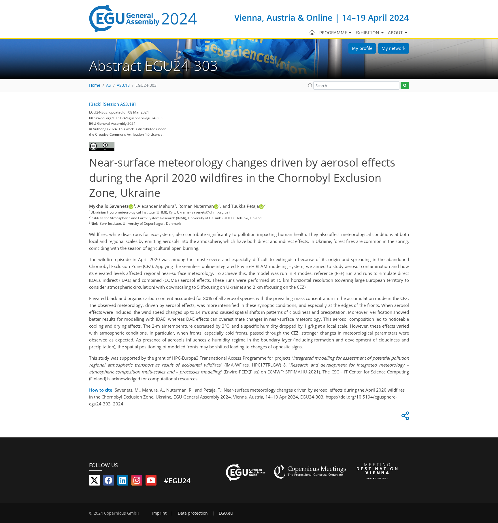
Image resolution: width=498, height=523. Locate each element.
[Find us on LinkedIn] (122, 481)
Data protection (193, 513)
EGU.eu (226, 513)
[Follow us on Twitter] (94, 481)
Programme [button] (333, 32)
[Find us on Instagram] (136, 481)
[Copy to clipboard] (404, 417)
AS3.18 (123, 85)
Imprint (159, 513)
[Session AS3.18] (119, 104)
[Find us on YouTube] (151, 481)
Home (94, 85)
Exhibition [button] (368, 32)
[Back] (95, 104)
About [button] (396, 32)
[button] (310, 85)
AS (108, 85)
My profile (362, 48)
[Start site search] (405, 86)
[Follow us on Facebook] (108, 481)
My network (393, 48)
